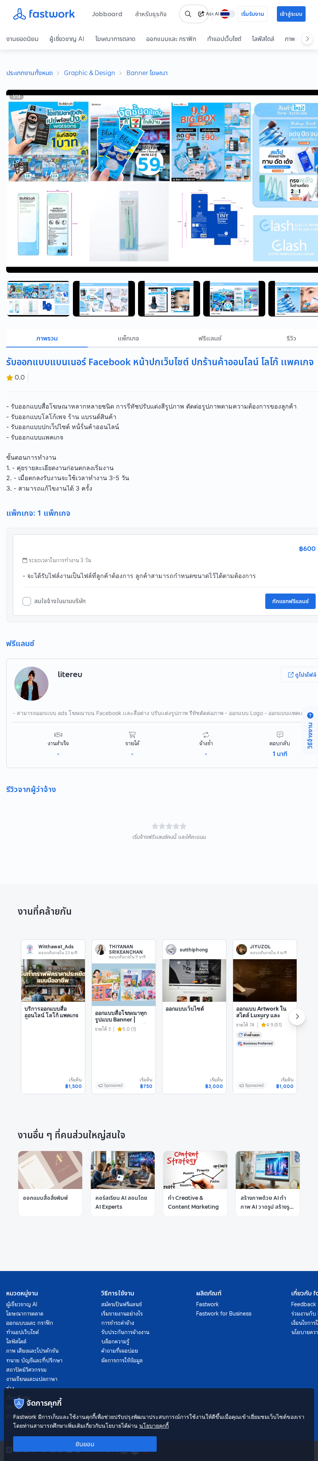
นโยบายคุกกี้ (154, 1425)
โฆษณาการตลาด (115, 38)
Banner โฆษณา (147, 72)
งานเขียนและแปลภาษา (31, 1379)
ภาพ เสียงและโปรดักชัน (32, 1351)
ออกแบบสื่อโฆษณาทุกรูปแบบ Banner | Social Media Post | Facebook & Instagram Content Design (121, 1029)
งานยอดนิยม (22, 38)
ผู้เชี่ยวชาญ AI (67, 38)
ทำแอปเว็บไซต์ (224, 38)
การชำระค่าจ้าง (117, 1323)
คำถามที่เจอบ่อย (119, 1351)
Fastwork (207, 1304)
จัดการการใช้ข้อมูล (122, 1360)
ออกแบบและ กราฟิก (171, 38)
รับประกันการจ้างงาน (125, 1332)
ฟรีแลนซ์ (210, 338)
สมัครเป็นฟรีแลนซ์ (121, 1304)
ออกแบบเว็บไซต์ (185, 1008)
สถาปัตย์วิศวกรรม (26, 1370)
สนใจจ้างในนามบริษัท (60, 601)
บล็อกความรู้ (115, 1341)
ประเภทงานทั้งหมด (29, 72)
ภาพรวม (47, 338)
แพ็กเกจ (128, 338)
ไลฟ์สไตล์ (263, 38)
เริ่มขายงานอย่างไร (122, 1313)
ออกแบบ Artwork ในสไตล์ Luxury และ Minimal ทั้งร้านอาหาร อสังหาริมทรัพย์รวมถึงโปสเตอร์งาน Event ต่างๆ (263, 1025)
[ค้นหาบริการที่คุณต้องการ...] (188, 14)
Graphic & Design (89, 72)
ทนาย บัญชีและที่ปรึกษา (34, 1360)
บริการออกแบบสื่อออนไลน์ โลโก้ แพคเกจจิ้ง (51, 1015)
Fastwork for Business (223, 1313)
